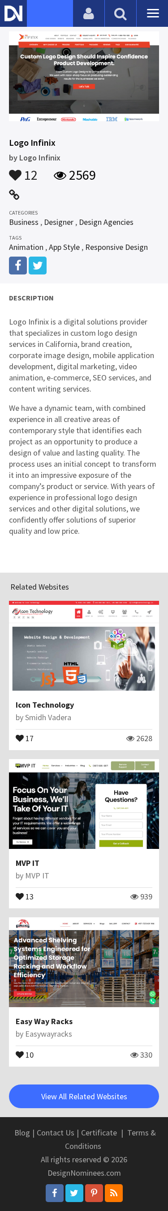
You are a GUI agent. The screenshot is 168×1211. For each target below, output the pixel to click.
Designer (58, 222)
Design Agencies (106, 222)
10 (29, 1054)
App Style (64, 247)
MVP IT (27, 863)
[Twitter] (74, 1193)
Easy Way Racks (44, 1021)
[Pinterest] (94, 1193)
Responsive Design (116, 247)
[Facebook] (55, 1193)
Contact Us (55, 1132)
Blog (22, 1132)
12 (30, 170)
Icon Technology (45, 705)
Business (24, 222)
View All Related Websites (84, 1096)
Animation (26, 247)
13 (29, 895)
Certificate (99, 1132)
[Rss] (114, 1193)
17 (29, 737)
